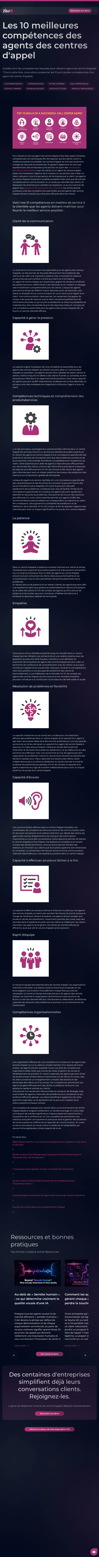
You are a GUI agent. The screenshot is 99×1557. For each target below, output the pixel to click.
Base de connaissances (78, 1522)
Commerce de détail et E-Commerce (49, 1511)
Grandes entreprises (49, 1506)
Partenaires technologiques (78, 1473)
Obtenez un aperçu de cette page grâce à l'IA (49, 1429)
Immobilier (44, 1517)
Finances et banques (49, 1522)
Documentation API (80, 1528)
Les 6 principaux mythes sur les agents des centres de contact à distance (49, 1195)
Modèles (75, 1517)
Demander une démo (80, 11)
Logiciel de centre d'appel (48, 1473)
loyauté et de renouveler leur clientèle (43, 188)
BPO (41, 1526)
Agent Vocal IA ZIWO (49, 1489)
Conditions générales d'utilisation (12, 1551)
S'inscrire (88, 1446)
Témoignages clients (17, 1492)
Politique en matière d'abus (58, 1551)
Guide (74, 1533)
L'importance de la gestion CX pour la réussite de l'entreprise (43, 1169)
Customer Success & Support (17, 1514)
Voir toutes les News (49, 1354)
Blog (73, 1508)
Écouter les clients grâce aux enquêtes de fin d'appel (39, 1207)
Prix (73, 1497)
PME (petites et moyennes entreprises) (14, 1534)
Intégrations (77, 1493)
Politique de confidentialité (36, 1551)
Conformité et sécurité (14, 1482)
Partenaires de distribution (78, 1480)
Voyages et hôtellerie (49, 1530)
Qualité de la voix (15, 1476)
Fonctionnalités (14, 1472)
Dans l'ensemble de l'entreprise (16, 1525)
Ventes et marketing (17, 1508)
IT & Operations (14, 1520)
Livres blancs (77, 1512)
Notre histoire (14, 1488)
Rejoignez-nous (15, 1496)
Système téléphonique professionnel (46, 1482)
